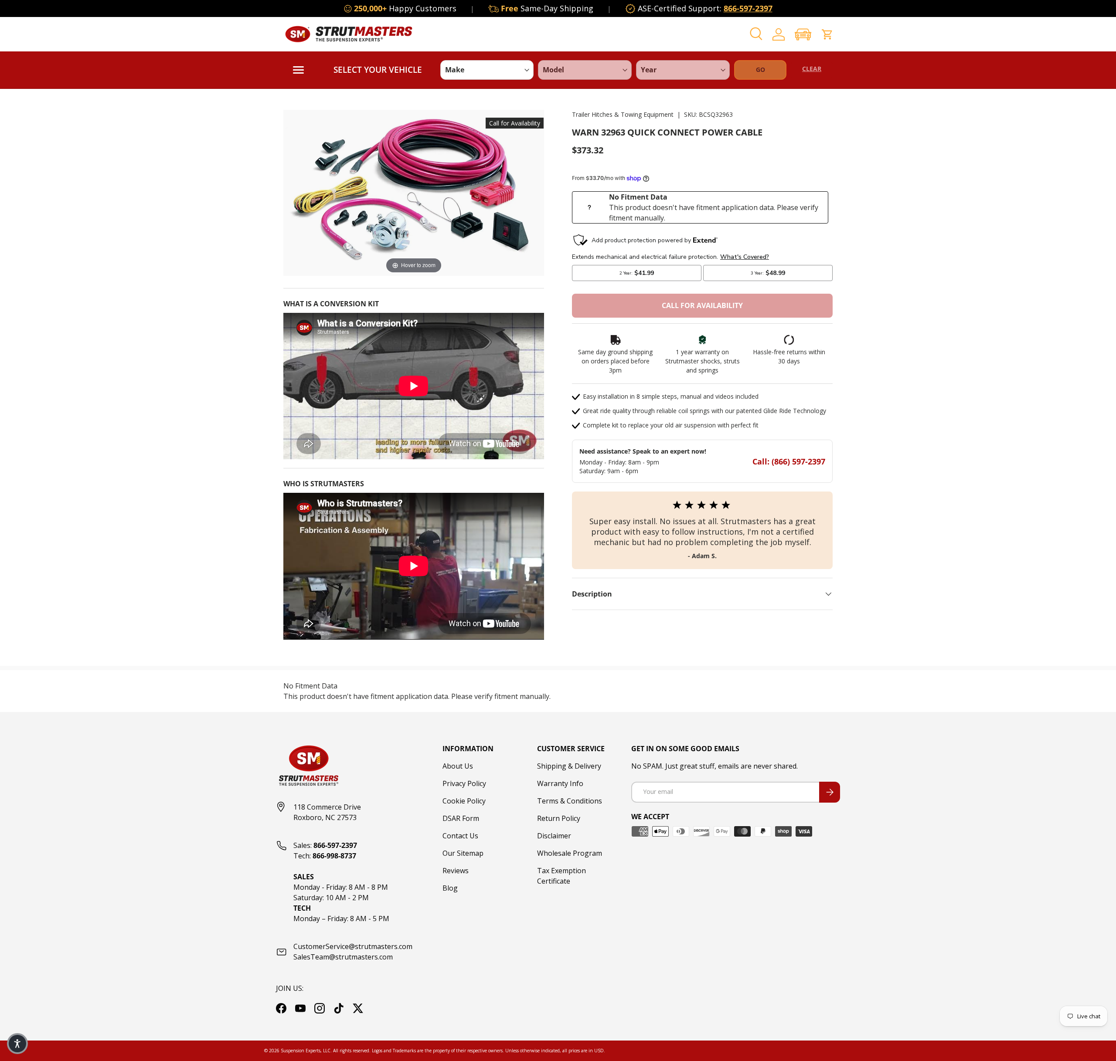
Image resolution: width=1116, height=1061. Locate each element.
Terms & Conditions (569, 801)
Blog (450, 888)
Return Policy (558, 818)
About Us (457, 766)
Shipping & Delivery (569, 766)
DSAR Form (460, 818)
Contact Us (460, 836)
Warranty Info (560, 783)
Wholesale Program (569, 853)
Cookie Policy (464, 801)
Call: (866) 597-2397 (788, 461)
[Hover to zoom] (413, 192)
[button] (803, 34)
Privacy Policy (464, 783)
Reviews (455, 870)
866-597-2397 (748, 8)
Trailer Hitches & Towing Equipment (623, 114)
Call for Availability (702, 305)
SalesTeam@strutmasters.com (343, 957)
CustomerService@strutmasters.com (352, 946)
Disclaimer (554, 836)
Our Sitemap (462, 853)
